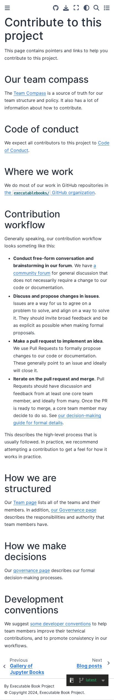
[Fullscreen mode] (76, 7)
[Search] (96, 7)
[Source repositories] (56, 7)
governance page (31, 570)
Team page (25, 502)
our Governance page (73, 510)
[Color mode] (86, 7)
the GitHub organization (49, 192)
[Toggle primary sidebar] (7, 8)
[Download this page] (66, 7)
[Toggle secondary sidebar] (107, 7)
